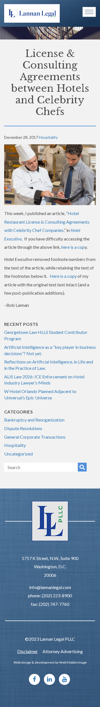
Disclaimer (27, 651)
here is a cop (73, 247)
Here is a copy (63, 276)
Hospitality (48, 137)
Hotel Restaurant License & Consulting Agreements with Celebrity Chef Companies (46, 222)
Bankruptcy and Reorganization (34, 419)
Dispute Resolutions (23, 428)
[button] (89, 12)
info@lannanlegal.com (50, 587)
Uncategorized (18, 453)
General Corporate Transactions (35, 436)
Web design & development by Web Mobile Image (50, 662)
